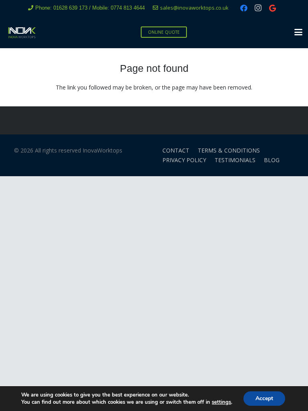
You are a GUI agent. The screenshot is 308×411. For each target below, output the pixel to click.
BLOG (272, 160)
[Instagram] (258, 8)
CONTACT (175, 150)
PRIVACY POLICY (184, 160)
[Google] (272, 8)
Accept (264, 398)
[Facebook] (244, 8)
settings (221, 402)
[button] (298, 32)
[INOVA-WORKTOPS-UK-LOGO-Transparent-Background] (22, 32)
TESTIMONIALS (235, 160)
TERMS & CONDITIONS (229, 150)
